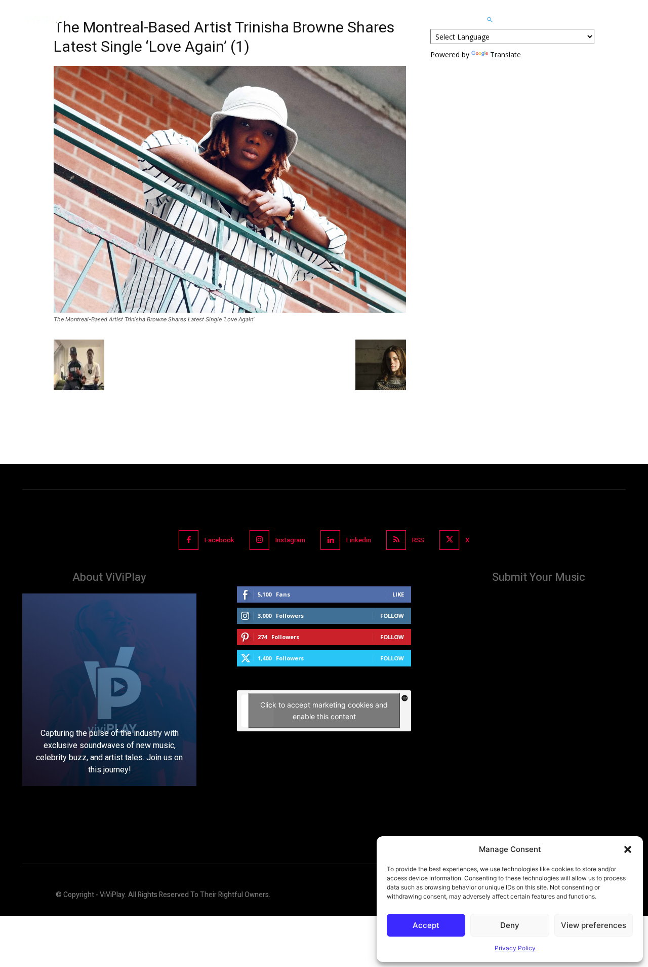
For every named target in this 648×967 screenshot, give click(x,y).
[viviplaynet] (47, 20)
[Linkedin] (330, 540)
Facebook (219, 540)
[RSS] (396, 540)
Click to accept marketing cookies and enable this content (324, 710)
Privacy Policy (515, 948)
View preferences (593, 925)
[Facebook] (188, 540)
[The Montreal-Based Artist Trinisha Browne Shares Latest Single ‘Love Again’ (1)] (230, 310)
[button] (628, 849)
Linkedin (358, 540)
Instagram (290, 540)
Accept (426, 925)
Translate (505, 54)
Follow (392, 615)
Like (398, 594)
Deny (509, 925)
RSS (418, 540)
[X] (449, 540)
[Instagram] (259, 540)
